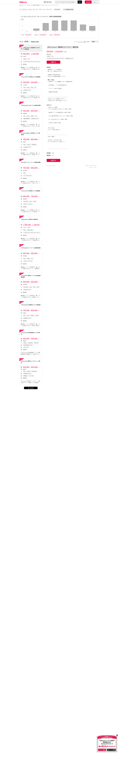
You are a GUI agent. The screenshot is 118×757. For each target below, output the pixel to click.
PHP (24, 258)
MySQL (28, 258)
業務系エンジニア (69, 58)
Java (25, 87)
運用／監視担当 (27, 118)
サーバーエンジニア (27, 175)
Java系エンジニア (27, 90)
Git (35, 87)
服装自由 (25, 375)
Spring (28, 144)
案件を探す (49, 2)
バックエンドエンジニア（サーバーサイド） (31, 61)
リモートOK (26, 347)
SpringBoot (34, 144)
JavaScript (26, 201)
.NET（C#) (36, 342)
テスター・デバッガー (28, 204)
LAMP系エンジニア (35, 118)
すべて (75, 41)
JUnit (32, 87)
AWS (28, 87)
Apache (32, 315)
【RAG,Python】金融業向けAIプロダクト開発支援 (62, 47)
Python (25, 342)
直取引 (88, 41)
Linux (28, 315)
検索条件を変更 (35, 41)
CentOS (28, 371)
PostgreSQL (34, 371)
